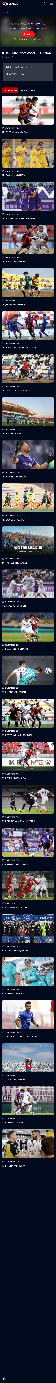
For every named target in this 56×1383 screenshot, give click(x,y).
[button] (45, 3)
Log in (39, 39)
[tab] (10, 90)
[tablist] (19, 90)
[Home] (10, 4)
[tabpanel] (28, 632)
